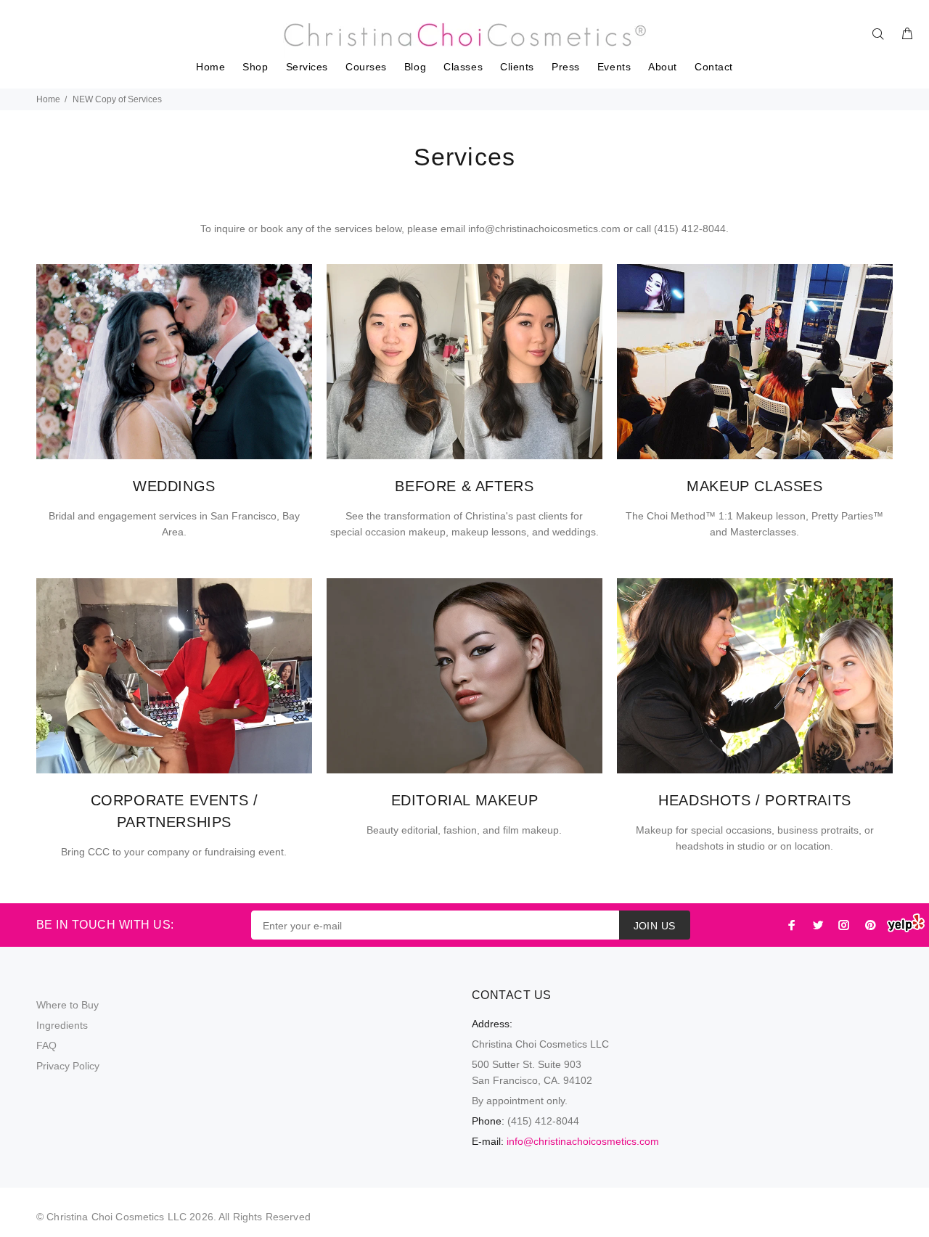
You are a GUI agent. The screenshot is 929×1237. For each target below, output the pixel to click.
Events (614, 67)
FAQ (46, 1045)
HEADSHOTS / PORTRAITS (754, 800)
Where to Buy (67, 1005)
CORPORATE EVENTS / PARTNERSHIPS (174, 811)
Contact (714, 67)
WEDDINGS (174, 486)
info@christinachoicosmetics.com (583, 1141)
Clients (517, 67)
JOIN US (655, 926)
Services (307, 67)
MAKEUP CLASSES (754, 486)
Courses (366, 67)
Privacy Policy (67, 1066)
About (662, 67)
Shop (255, 67)
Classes (463, 67)
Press (566, 67)
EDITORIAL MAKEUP (465, 800)
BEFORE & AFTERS (464, 486)
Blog (415, 67)
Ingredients (62, 1025)
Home (210, 67)
